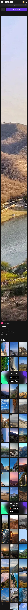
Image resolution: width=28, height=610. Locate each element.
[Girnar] (5, 435)
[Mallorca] (5, 391)
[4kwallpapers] (23, 595)
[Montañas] (14, 465)
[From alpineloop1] (23, 551)
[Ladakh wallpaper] (23, 494)
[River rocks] (14, 450)
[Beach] (14, 580)
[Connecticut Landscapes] (5, 406)
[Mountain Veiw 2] (23, 522)
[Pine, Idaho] (14, 391)
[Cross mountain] (23, 349)
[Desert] (23, 364)
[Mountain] (23, 391)
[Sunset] (23, 435)
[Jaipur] (14, 364)
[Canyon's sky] (5, 494)
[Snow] (23, 566)
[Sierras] (23, 580)
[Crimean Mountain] (23, 536)
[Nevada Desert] (23, 421)
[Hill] (5, 364)
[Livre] (14, 435)
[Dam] (5, 349)
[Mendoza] (5, 465)
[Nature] (14, 566)
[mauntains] (23, 406)
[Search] (25, 5)
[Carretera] (14, 551)
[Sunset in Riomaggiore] (5, 421)
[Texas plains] (5, 566)
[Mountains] (5, 522)
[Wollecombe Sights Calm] (14, 522)
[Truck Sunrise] (14, 536)
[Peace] (5, 450)
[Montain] (23, 465)
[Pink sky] (14, 479)
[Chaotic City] (14, 349)
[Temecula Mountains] (23, 450)
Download (17, 9)
